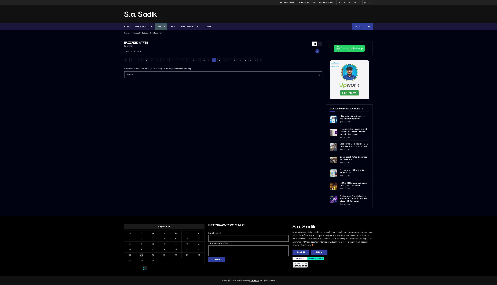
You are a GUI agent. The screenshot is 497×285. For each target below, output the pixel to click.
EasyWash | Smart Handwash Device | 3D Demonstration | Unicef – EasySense (353, 131)
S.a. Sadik (346, 122)
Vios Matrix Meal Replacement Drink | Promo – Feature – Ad (354, 145)
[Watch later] (370, 2)
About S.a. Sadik (143, 26)
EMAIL (300, 252)
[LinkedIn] (349, 2)
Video (160, 26)
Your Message (218, 243)
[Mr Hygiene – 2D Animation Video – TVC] (333, 173)
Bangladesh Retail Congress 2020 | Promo (353, 158)
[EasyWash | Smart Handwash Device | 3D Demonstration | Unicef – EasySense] (333, 132)
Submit (217, 260)
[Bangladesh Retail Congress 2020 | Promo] (333, 160)
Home (127, 26)
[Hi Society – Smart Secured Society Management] (333, 119)
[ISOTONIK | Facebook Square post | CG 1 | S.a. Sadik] (333, 186)
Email (214, 233)
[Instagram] (359, 2)
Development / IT (188, 26)
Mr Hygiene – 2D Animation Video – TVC (352, 171)
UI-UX (172, 26)
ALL (126, 60)
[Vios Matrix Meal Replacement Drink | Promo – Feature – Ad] (333, 147)
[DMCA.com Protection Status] (333, 265)
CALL (318, 252)
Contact (208, 26)
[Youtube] (354, 2)
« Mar (144, 267)
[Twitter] (344, 2)
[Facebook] (339, 2)
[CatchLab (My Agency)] (365, 2)
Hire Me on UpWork (287, 2)
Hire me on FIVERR (326, 2)
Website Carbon (315, 258)
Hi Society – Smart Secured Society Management (352, 117)
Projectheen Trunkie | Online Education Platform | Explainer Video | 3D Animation (354, 198)
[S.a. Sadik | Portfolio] (140, 14)
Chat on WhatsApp (307, 2)
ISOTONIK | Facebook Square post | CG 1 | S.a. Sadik (353, 184)
